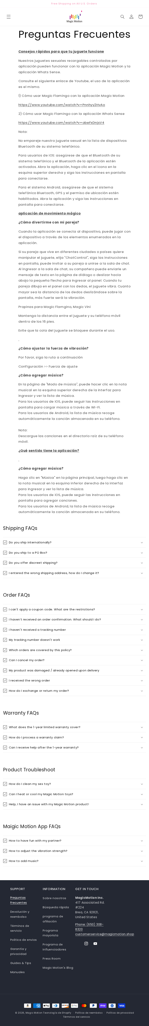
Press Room (52, 959)
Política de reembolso (88, 1012)
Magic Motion (34, 1012)
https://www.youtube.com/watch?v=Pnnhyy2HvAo (61, 104)
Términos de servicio (19, 928)
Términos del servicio (76, 1016)
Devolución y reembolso (20, 914)
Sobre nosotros (54, 898)
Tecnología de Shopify (57, 1012)
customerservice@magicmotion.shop (104, 934)
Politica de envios (23, 940)
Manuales (17, 972)
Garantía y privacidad (18, 951)
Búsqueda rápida (56, 907)
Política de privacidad (120, 1012)
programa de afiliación (53, 918)
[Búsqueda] (122, 16)
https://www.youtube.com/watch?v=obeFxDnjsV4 (61, 122)
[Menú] (8, 16)
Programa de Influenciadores (54, 947)
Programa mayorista (50, 933)
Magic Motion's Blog (58, 968)
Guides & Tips (20, 963)
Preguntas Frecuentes (18, 900)
